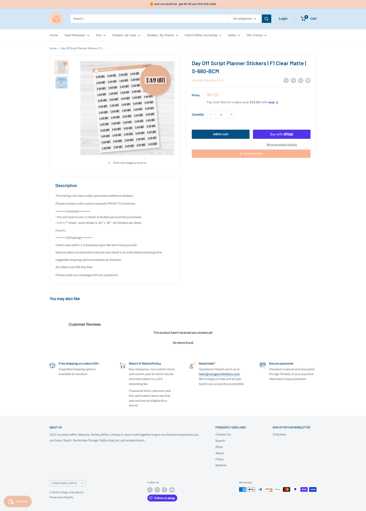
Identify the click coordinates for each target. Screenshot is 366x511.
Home (54, 35)
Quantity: (198, 114)
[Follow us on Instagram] (157, 490)
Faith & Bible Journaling (201, 35)
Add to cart (220, 134)
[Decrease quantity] (211, 114)
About (219, 453)
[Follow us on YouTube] (171, 490)
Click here (279, 434)
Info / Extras (254, 35)
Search (220, 440)
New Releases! (75, 35)
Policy (219, 459)
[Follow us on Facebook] (150, 490)
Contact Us (223, 434)
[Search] (266, 18)
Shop (219, 446)
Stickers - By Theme (160, 35)
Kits (98, 35)
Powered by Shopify (61, 497)
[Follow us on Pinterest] (164, 490)
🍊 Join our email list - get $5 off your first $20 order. (183, 4)
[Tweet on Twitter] (300, 80)
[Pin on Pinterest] (293, 80)
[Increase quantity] (231, 114)
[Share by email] (308, 80)
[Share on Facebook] (286, 80)
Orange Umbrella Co (207, 80)
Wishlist (220, 465)
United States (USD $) (64, 483)
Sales (232, 35)
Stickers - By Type (124, 35)
